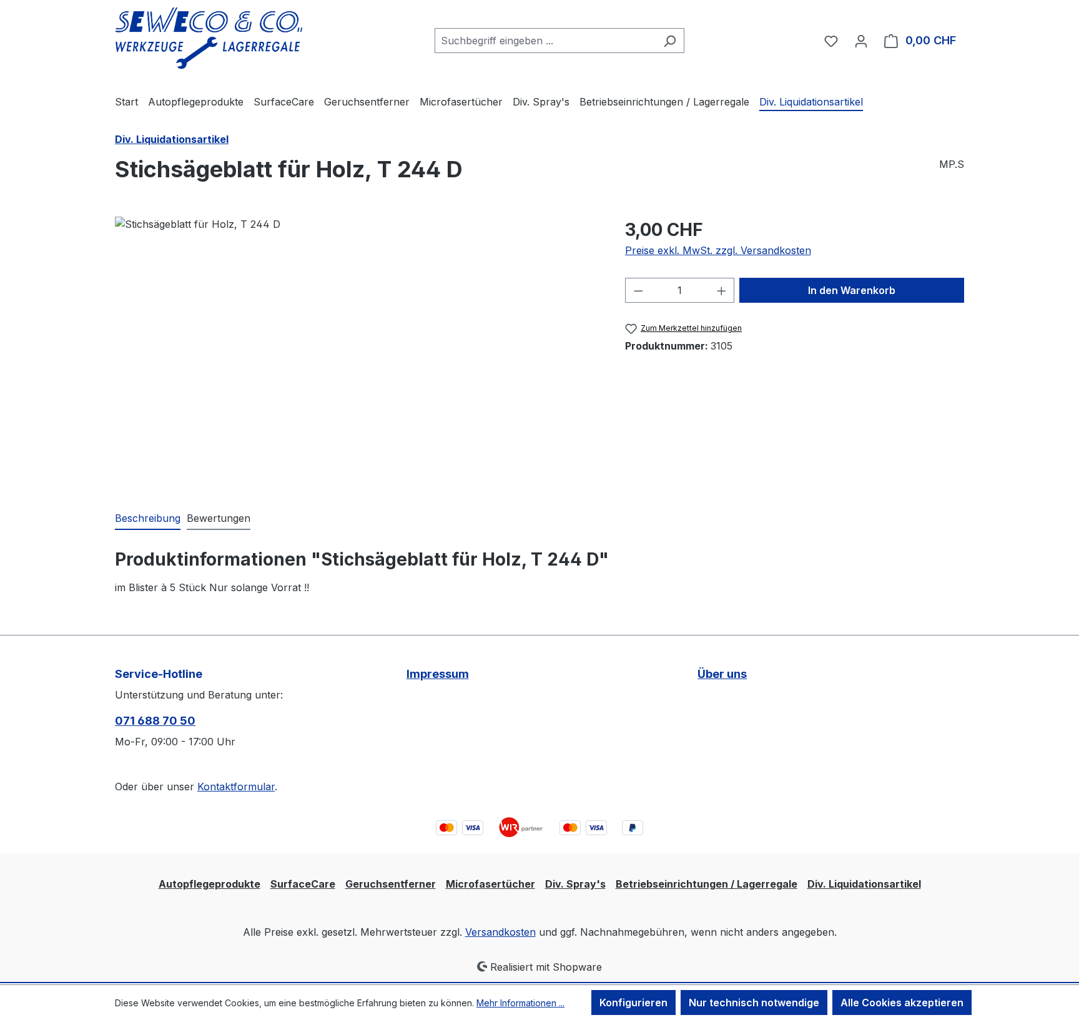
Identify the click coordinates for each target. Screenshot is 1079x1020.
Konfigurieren (633, 1002)
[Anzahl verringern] (638, 290)
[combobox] (545, 40)
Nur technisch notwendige (754, 1002)
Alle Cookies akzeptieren (901, 1002)
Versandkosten (500, 932)
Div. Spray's (575, 884)
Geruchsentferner (390, 884)
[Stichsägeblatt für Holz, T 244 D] (357, 351)
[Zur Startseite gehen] (208, 38)
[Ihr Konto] (861, 40)
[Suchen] (669, 40)
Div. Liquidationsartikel (864, 884)
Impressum (437, 673)
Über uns (722, 673)
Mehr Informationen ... (520, 1003)
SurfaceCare (302, 884)
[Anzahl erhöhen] (722, 290)
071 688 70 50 (155, 720)
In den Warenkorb (851, 290)
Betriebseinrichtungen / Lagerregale (706, 884)
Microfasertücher (490, 884)
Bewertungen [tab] (218, 518)
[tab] (147, 519)
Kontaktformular (236, 786)
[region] (357, 351)
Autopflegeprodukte (209, 884)
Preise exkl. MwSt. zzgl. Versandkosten (718, 250)
